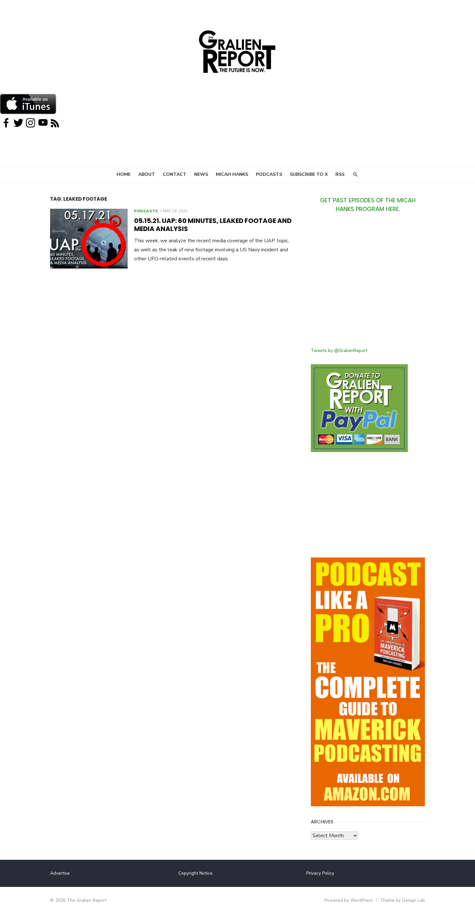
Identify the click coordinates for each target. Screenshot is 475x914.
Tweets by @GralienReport (339, 350)
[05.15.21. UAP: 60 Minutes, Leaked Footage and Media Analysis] (89, 239)
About (146, 174)
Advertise (60, 873)
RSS (339, 174)
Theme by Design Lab (402, 900)
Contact (174, 174)
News (201, 174)
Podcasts (269, 174)
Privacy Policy (320, 873)
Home (124, 174)
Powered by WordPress (348, 900)
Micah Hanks (232, 174)
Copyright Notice (195, 873)
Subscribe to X (309, 174)
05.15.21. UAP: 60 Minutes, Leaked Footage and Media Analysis (212, 224)
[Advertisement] (368, 284)
